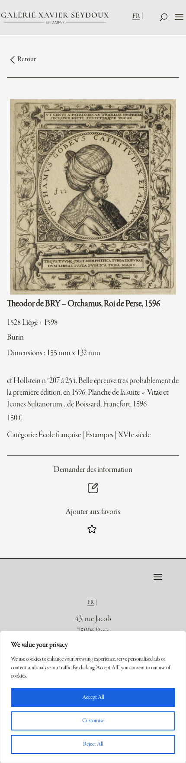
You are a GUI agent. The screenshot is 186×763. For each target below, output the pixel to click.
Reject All (93, 744)
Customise (93, 721)
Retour (26, 59)
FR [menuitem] (136, 16)
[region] (93, 697)
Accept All (93, 697)
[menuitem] (138, 16)
